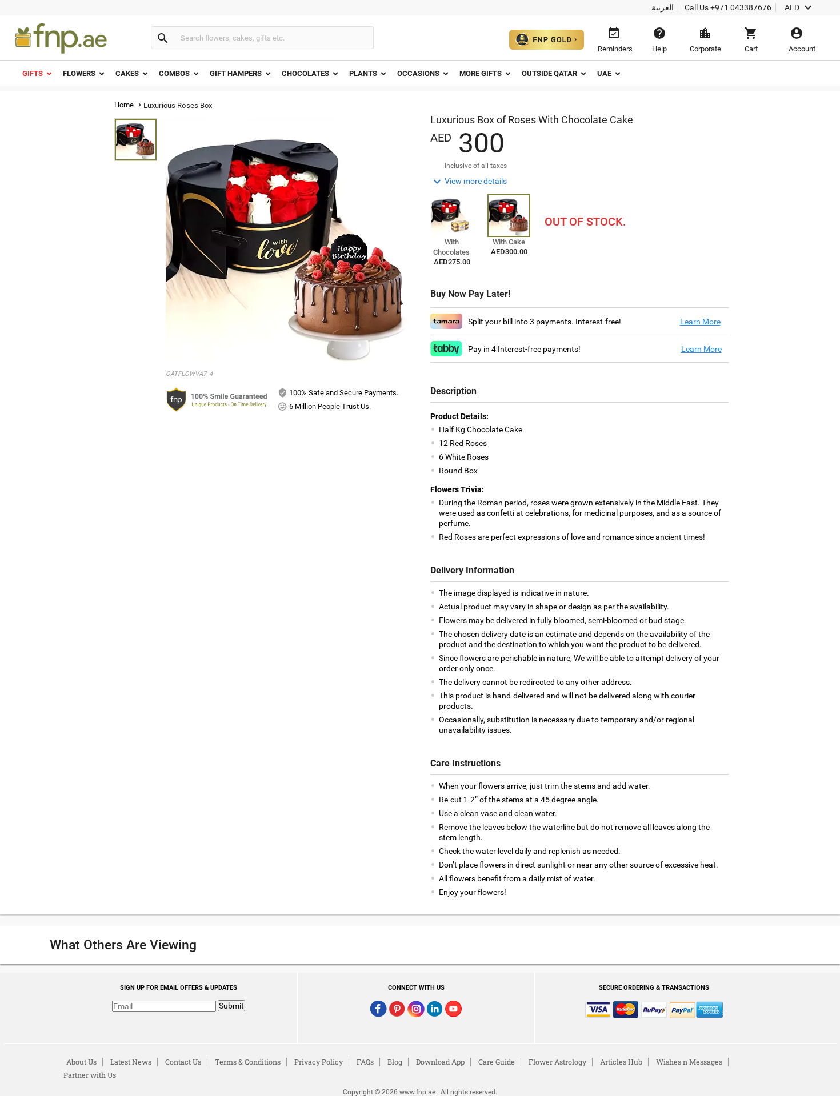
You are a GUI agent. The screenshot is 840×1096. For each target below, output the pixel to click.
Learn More (700, 321)
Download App (440, 1061)
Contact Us (183, 1061)
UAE (604, 73)
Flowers (79, 73)
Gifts (32, 73)
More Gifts (480, 73)
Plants (363, 73)
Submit (231, 1005)
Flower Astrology (557, 1061)
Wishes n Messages (689, 1061)
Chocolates (305, 73)
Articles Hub (621, 1061)
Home (124, 105)
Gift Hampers (236, 73)
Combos (174, 73)
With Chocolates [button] (451, 247)
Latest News (130, 1061)
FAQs (365, 1061)
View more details (468, 181)
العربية (662, 7)
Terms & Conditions (248, 1061)
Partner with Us (89, 1074)
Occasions (418, 73)
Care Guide (496, 1061)
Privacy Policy (318, 1061)
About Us (81, 1061)
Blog (394, 1061)
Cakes (127, 73)
